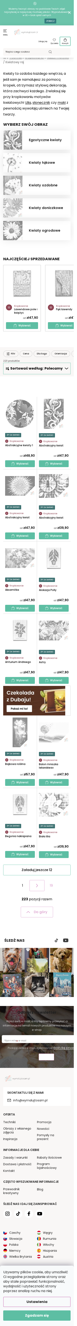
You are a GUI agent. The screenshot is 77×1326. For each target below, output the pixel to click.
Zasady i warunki (15, 1157)
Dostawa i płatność (17, 1164)
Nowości (43, 1129)
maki (62, 102)
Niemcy (15, 1251)
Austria (48, 1257)
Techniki (9, 1122)
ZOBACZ (50, 21)
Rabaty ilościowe (49, 1157)
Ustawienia (37, 1301)
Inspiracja (10, 1139)
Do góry (40, 911)
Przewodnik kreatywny (11, 1191)
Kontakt (9, 1171)
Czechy (15, 1233)
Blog (40, 1189)
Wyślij (46, 1057)
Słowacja (15, 1239)
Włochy (48, 1245)
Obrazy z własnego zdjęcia (17, 1130)
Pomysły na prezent (45, 1137)
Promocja (44, 1122)
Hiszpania (50, 1251)
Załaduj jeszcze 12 (37, 869)
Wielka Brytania (20, 1257)
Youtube (66, 940)
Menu (5, 35)
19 (51, 885)
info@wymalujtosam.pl (30, 1100)
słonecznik (41, 102)
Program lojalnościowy (47, 1166)
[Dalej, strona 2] (37, 885)
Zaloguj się (42, 41)
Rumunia (49, 1239)
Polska (13, 1245)
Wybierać (24, 325)
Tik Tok (56, 940)
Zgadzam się (37, 1315)
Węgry (48, 1233)
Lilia (28, 102)
